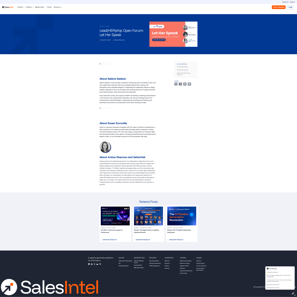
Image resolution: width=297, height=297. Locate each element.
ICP (120, 263)
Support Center (184, 266)
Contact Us (285, 2)
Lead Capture (138, 265)
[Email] (189, 84)
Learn (183, 258)
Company (169, 258)
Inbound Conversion (155, 263)
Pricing (49, 7)
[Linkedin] (176, 84)
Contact (167, 268)
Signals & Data (39, 7)
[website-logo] (7, 7)
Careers (167, 266)
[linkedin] (89, 264)
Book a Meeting (278, 7)
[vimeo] (100, 264)
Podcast (182, 268)
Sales (121, 258)
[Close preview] (292, 269)
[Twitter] (180, 84)
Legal (199, 258)
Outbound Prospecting (125, 261)
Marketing (139, 258)
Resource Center (185, 263)
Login (290, 7)
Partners (167, 263)
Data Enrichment (154, 261)
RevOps (152, 258)
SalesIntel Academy (186, 261)
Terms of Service (201, 266)
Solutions (29, 7)
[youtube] (98, 264)
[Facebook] (184, 84)
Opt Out (198, 261)
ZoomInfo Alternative (186, 270)
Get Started (183, 273)
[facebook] (92, 264)
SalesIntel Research (110, 240)
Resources (57, 7)
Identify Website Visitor (139, 261)
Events (108, 26)
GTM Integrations (154, 266)
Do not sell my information (200, 269)
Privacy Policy (200, 263)
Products (20, 7)
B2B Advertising (138, 267)
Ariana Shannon (119, 40)
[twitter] (95, 264)
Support (292, 2)
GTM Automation (124, 266)
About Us (167, 261)
